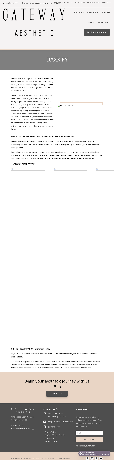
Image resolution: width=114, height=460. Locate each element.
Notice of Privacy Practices (55, 435)
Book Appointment (97, 32)
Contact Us (106, 2)
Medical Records (93, 2)
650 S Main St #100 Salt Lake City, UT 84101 (42, 3)
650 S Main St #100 (55, 413)
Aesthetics (92, 12)
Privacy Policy (50, 432)
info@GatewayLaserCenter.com (60, 422)
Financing (103, 22)
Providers (79, 12)
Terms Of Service (52, 441)
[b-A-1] (28, 170)
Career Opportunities (21, 428)
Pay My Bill (16, 425)
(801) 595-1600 (12, 3)
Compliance (49, 438)
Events (91, 22)
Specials (106, 12)
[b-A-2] (70, 170)
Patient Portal (79, 2)
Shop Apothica (59, 2)
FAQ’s (69, 2)
